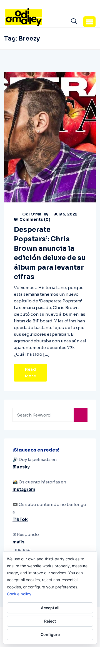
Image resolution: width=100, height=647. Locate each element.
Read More (30, 372)
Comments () (34, 219)
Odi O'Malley (35, 214)
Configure (50, 634)
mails (18, 542)
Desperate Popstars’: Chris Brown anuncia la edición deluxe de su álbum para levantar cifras (50, 253)
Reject (50, 621)
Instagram (23, 489)
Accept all (50, 607)
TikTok (20, 519)
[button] (89, 21)
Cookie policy (19, 593)
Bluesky (21, 467)
